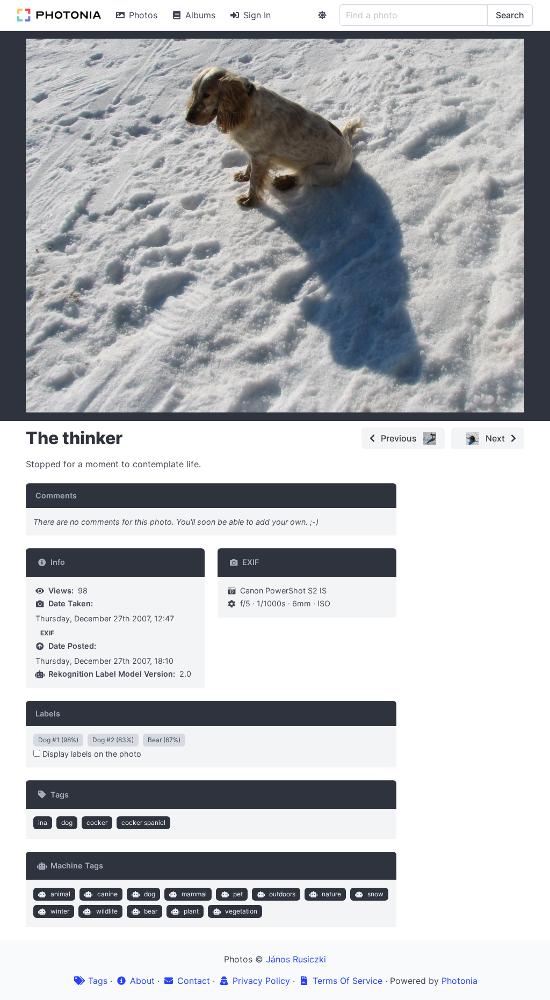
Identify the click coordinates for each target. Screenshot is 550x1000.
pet (238, 894)
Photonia (459, 980)
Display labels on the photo (90, 753)
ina (42, 822)
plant (191, 911)
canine (107, 894)
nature (331, 894)
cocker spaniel (143, 822)
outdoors (282, 894)
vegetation (241, 911)
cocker (96, 822)
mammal (194, 894)
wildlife (107, 911)
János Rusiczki (296, 959)
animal (60, 894)
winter (59, 911)
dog (67, 822)
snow (375, 894)
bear (150, 911)
